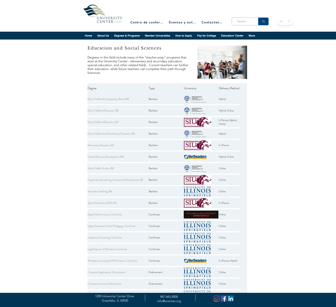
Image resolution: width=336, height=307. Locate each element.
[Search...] (263, 21)
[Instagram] (217, 298)
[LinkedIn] (231, 298)
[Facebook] (224, 298)
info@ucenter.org (169, 301)
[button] (103, 36)
